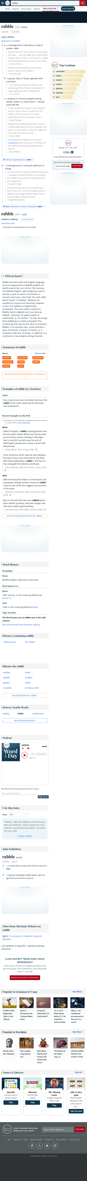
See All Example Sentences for (24, 515)
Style (4, 814)
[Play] (24, 755)
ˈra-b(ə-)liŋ (26, 219)
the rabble (30, 642)
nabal (27, 682)
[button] (50, 8)
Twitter (39, 1146)
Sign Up (42, 797)
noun (24, 27)
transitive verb (8, 223)
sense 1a (6, 598)
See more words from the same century (21, 624)
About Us (17, 1139)
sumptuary (13, 142)
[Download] (28, 748)
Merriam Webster (7, 1129)
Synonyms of (10, 41)
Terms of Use (74, 1139)
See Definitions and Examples (67, 156)
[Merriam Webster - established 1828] (7, 3)
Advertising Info (36, 1139)
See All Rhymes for (24, 695)
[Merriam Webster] (68, 143)
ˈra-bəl (14, 31)
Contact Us (49, 1139)
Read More (26, 423)
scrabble (7, 687)
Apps (25, 1139)
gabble (6, 682)
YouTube (47, 1146)
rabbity (5, 713)
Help (9, 1139)
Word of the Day (68, 148)
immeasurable (32, 687)
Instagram (55, 1146)
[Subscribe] (23, 748)
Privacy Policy (61, 1139)
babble (6, 672)
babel (27, 672)
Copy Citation (26, 836)
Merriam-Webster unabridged (25, 977)
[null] (72, 152)
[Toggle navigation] (2, 3)
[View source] (36, 449)
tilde (66, 152)
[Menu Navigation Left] (2, 9)
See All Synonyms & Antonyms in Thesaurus (25, 374)
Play (11, 1102)
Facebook (32, 1146)
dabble (6, 677)
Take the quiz (76, 1111)
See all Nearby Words (24, 720)
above (35, 607)
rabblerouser (9, 642)
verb (24, 214)
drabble (28, 677)
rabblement (38, 713)
